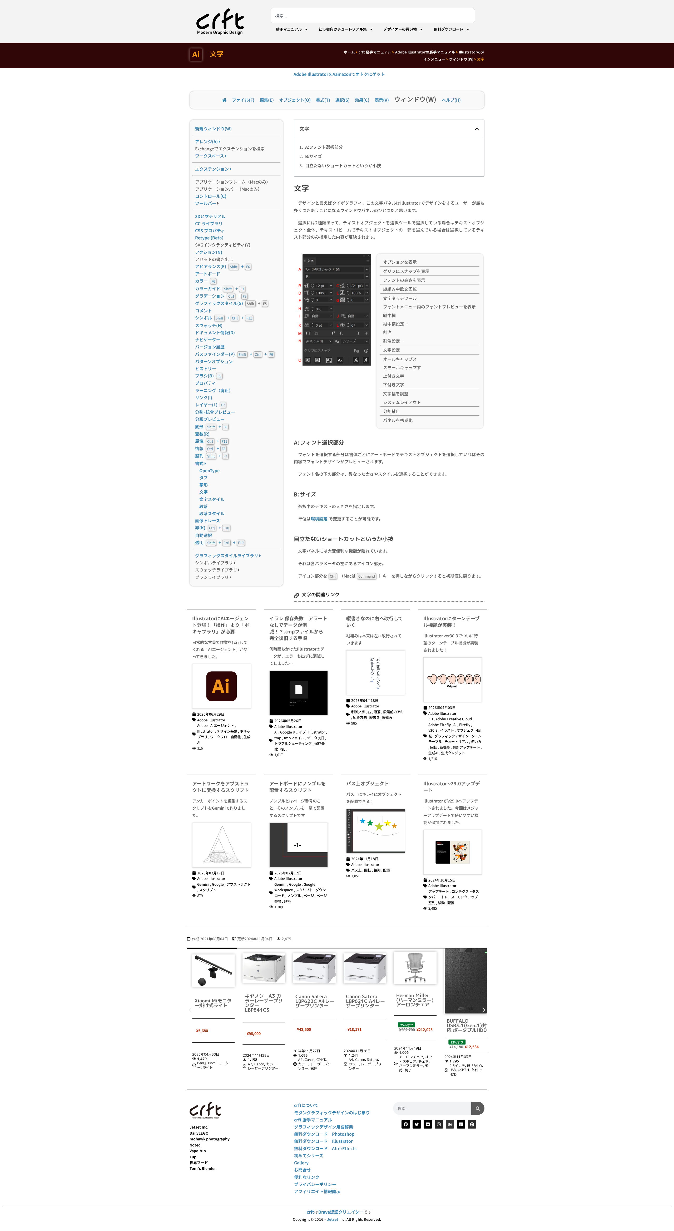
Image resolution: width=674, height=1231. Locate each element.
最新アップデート (466, 747)
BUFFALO (425, 1065)
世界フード (199, 1162)
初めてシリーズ (308, 1155)
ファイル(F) (243, 100)
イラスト (447, 730)
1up (193, 1156)
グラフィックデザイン (451, 735)
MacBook (458, 1065)
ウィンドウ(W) (461, 59)
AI (275, 732)
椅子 (359, 1070)
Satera (323, 1059)
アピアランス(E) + (222, 266)
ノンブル (294, 895)
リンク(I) (203, 397)
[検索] (477, 1108)
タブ (203, 477)
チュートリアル (456, 741)
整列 (377, 870)
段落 (203, 506)
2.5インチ (408, 1065)
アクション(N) (208, 252)
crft (310, 1212)
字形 (203, 484)
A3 (201, 1064)
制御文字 (358, 711)
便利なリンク (306, 1177)
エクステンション (212, 169)
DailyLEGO (199, 1133)
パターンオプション (214, 361)
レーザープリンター (214, 1068)
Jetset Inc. (199, 1127)
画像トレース (207, 520)
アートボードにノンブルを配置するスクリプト (297, 786)
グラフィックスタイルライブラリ (227, 555)
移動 (441, 902)
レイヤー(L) (210, 404)
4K (481, 1056)
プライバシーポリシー (315, 1184)
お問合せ (302, 1169)
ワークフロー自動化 (225, 736)
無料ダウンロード (448, 29)
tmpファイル (294, 737)
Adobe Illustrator (211, 719)
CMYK (272, 1059)
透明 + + (219, 542)
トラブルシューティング (293, 743)
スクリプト (207, 889)
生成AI (433, 752)
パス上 (356, 870)
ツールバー (205, 203)
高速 (265, 1068)
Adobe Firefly (439, 724)
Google (218, 884)
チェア (374, 1061)
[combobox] (373, 15)
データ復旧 (315, 737)
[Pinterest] (472, 1124)
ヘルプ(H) (451, 100)
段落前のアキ (393, 711)
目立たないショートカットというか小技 (343, 165)
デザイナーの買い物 (400, 29)
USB (404, 1069)
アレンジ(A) (207, 141)
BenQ (455, 1060)
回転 (433, 747)
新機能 (445, 747)
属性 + (211, 441)
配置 (386, 870)
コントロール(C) (210, 196)
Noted (195, 1145)
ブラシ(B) (208, 375)
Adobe (202, 725)
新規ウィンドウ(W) (213, 128)
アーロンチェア (362, 1057)
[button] (477, 129)
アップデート (438, 891)
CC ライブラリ (209, 223)
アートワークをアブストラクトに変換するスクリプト (220, 786)
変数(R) (202, 434)
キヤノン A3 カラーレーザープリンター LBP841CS (215, 1003)
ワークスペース (210, 155)
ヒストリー (205, 368)
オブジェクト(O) (295, 100)
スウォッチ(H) (208, 325)
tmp (277, 737)
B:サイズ (313, 156)
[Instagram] (439, 1124)
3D (430, 718)
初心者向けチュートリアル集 (343, 29)
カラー (205, 281)
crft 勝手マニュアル (375, 52)
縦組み (387, 717)
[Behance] (450, 1124)
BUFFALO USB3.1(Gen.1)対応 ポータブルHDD (418, 1025)
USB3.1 (415, 1069)
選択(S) (342, 100)
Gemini (203, 884)
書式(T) (323, 100)
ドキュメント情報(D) (215, 332)
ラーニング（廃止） (214, 390)
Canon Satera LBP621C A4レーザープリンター (316, 1001)
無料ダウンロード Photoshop (324, 1134)
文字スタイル (212, 499)
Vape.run (198, 1150)
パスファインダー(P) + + (234, 354)
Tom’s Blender (203, 1168)
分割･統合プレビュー (215, 412)
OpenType (209, 470)
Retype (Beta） (210, 237)
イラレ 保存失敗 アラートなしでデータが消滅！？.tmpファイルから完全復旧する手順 (298, 628)
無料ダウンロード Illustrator (323, 1141)
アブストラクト (238, 884)
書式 (200, 463)
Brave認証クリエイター (340, 1212)
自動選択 (203, 535)
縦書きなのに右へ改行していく (374, 621)
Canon (210, 1064)
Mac (465, 1060)
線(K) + (212, 527)
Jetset (332, 1219)
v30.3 (433, 730)
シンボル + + (223, 317)
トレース (447, 896)
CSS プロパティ (210, 230)
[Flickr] (428, 1124)
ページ (309, 895)
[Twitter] (417, 1124)
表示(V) (382, 100)
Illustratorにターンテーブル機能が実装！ (451, 621)
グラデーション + (220, 296)
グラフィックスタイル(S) (219, 303)
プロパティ (205, 383)
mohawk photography (210, 1138)
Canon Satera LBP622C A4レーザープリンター (266, 1001)
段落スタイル (210, 513)
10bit (455, 1056)
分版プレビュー (210, 419)
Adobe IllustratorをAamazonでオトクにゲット (339, 74)
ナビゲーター (207, 339)
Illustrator (205, 731)
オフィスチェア (366, 1059)
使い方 (476, 741)
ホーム (349, 52)
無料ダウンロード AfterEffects (325, 1148)
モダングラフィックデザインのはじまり (332, 1112)
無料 (287, 901)
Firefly (464, 724)
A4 (251, 1059)
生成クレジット (453, 752)
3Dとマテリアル (210, 216)
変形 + (211, 426)
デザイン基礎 (227, 731)
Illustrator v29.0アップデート (451, 786)
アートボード (207, 273)
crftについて (306, 1105)
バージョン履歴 (210, 346)
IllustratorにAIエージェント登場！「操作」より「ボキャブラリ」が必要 (220, 625)
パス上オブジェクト (367, 783)
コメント (203, 310)
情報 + (210, 448)
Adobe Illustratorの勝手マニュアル (425, 52)
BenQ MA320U (466, 1001)
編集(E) (267, 100)
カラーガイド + (219, 288)
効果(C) (362, 100)
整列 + (211, 455)
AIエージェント (222, 725)
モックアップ (467, 896)
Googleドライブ (293, 732)
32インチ (470, 1056)
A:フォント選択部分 (324, 147)
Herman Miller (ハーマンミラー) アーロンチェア (366, 1000)
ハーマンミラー (362, 1065)
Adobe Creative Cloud (453, 718)
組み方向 (360, 717)
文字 (203, 492)
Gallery (301, 1162)
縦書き (374, 717)
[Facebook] (406, 1124)
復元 (283, 749)
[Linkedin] (461, 1124)
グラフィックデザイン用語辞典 (323, 1127)
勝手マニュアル (289, 29)
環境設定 (319, 518)
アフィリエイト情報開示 (317, 1191)
